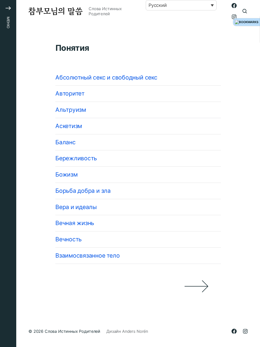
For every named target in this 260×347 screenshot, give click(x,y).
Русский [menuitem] (158, 5)
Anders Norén (135, 331)
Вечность (68, 239)
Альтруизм (70, 109)
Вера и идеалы (76, 207)
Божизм (66, 174)
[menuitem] (181, 5)
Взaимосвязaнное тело (87, 255)
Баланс (65, 142)
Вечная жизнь (74, 223)
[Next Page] (138, 286)
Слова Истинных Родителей (72, 331)
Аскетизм (68, 126)
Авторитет (70, 93)
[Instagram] (234, 16)
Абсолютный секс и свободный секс (106, 77)
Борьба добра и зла (83, 190)
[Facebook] (234, 5)
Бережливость (76, 158)
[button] (8, 173)
